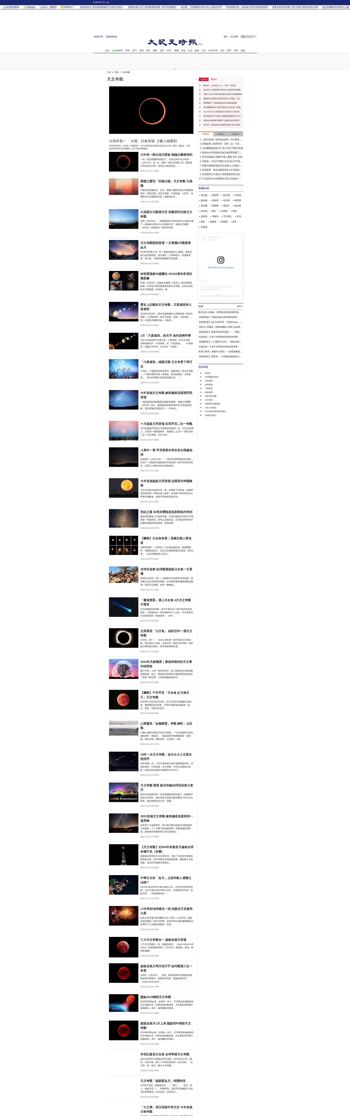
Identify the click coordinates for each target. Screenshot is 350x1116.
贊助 (226, 37)
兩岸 (148, 50)
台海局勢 (209, 381)
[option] (151, 110)
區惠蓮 (204, 227)
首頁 (107, 50)
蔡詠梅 (237, 206)
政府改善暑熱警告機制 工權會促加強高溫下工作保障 (222, 120)
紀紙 (222, 50)
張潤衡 (224, 211)
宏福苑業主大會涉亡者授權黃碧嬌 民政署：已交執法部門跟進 (221, 174)
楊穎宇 (226, 206)
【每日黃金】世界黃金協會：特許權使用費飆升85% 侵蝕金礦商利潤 (222, 139)
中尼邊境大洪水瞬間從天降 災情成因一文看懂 (222, 178)
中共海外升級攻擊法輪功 (215, 411)
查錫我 (224, 222)
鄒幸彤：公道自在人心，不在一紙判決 (219, 85)
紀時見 (208, 373)
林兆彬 (204, 211)
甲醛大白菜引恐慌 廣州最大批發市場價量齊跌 (222, 94)
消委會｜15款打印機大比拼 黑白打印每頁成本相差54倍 (222, 161)
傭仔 (214, 211)
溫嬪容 (213, 222)
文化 (204, 50)
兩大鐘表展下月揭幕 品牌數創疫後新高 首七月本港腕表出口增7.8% (223, 116)
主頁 (109, 72)
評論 (183, 50)
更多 (234, 222)
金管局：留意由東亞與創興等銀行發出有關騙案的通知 (222, 125)
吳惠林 (204, 216)
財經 (162, 50)
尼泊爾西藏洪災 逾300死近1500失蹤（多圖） (222, 107)
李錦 (234, 211)
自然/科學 (213, 50)
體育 (229, 50)
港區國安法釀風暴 (212, 404)
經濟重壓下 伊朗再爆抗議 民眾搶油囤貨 (220, 103)
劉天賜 (226, 195)
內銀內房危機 (210, 396)
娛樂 (243, 50)
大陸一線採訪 (210, 407)
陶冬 (203, 222)
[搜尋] (255, 36)
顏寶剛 (215, 206)
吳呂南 (226, 200)
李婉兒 (215, 216)
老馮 (239, 216)
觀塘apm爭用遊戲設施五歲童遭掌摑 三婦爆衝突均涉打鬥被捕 (222, 152)
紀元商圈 (234, 37)
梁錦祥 (215, 200)
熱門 (134, 50)
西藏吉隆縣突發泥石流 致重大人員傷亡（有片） (221, 165)
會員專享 (118, 50)
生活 (190, 50)
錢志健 (204, 200)
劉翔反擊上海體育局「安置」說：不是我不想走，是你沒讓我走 (222, 144)
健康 (197, 50)
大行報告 (209, 400)
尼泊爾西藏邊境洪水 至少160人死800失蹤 (222, 148)
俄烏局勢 (209, 392)
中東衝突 (209, 388)
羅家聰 (237, 200)
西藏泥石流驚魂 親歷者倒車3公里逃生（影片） (221, 98)
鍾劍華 (215, 195)
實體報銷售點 (111, 37)
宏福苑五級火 (210, 415)
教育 (236, 50)
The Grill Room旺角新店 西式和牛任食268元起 (222, 112)
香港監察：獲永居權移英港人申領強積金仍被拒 (222, 170)
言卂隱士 (227, 216)
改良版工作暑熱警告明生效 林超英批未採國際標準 (222, 90)
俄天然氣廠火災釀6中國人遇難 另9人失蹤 (222, 157)
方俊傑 (237, 195)
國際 (155, 50)
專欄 (176, 50)
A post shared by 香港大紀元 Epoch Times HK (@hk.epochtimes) (229, 296)
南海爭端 (209, 384)
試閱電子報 (98, 37)
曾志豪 (204, 195)
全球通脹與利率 (211, 377)
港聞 (141, 50)
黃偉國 (204, 206)
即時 (128, 50)
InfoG (169, 50)
